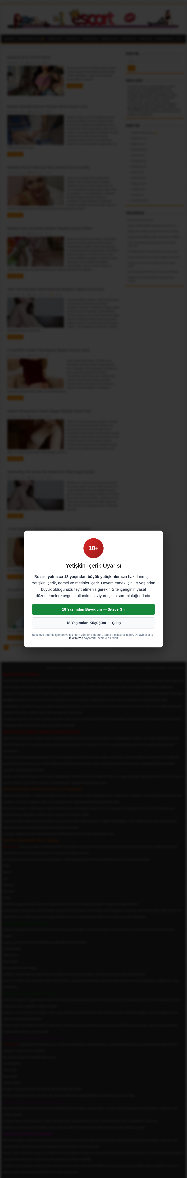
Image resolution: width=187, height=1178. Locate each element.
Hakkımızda (75, 638)
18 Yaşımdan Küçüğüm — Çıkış (93, 623)
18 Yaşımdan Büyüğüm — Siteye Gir (93, 609)
